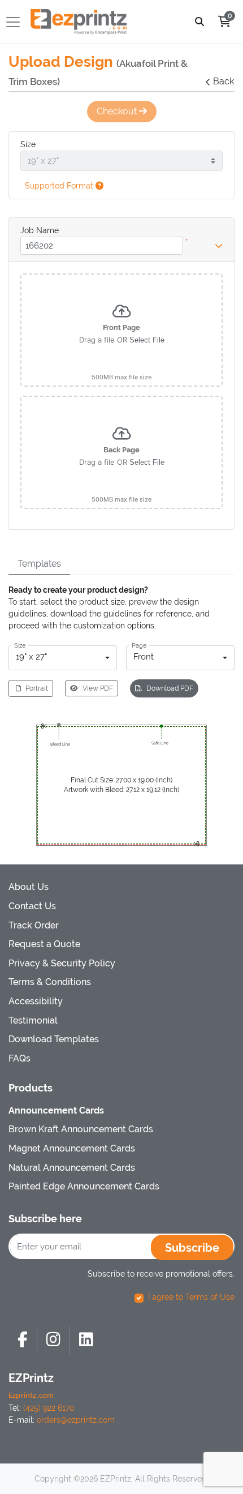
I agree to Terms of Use (191, 1297)
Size (28, 144)
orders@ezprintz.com (76, 1419)
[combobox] (62, 657)
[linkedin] (86, 1340)
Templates (39, 563)
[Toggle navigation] (16, 22)
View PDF (98, 688)
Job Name (39, 230)
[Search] (199, 21)
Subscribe (192, 1248)
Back (223, 81)
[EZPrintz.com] (79, 22)
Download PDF (169, 688)
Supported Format (60, 185)
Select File (146, 340)
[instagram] (53, 1340)
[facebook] (23, 1340)
